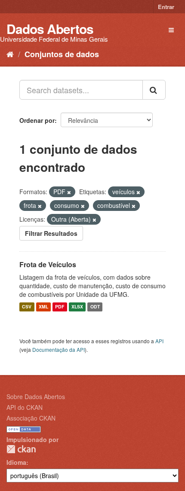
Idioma (16, 462)
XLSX (77, 307)
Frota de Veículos (47, 264)
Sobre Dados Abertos (35, 396)
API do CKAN (24, 407)
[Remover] (69, 192)
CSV (26, 307)
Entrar (166, 7)
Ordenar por (37, 120)
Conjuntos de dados (62, 54)
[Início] (10, 53)
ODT (95, 307)
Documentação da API (58, 349)
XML (43, 307)
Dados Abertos (49, 28)
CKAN (21, 449)
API (159, 341)
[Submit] (154, 90)
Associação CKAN (31, 418)
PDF (59, 307)
